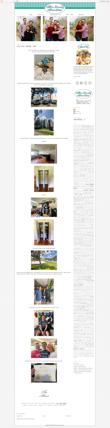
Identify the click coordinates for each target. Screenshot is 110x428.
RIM (77, 300)
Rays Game (80, 297)
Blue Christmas (83, 146)
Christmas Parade (77, 166)
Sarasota (78, 306)
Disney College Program (87, 194)
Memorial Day (89, 266)
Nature (84, 273)
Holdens (92, 239)
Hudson (77, 244)
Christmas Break (80, 164)
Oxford (85, 282)
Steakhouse (75, 323)
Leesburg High (79, 260)
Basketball (82, 139)
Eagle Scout (81, 203)
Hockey (87, 239)
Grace (89, 227)
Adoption (84, 126)
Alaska (87, 128)
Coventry (79, 181)
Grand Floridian (76, 232)
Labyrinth (85, 255)
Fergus (92, 210)
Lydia (78, 265)
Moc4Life (80, 269)
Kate (75, 109)
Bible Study (88, 143)
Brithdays (86, 153)
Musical (86, 272)
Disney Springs (77, 196)
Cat (80, 160)
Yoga (74, 356)
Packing (89, 282)
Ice (77, 245)
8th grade (75, 126)
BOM (88, 147)
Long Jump (82, 263)
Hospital (92, 242)
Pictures (92, 288)
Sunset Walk (91, 324)
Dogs (79, 200)
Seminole (85, 312)
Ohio (93, 279)
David (87, 186)
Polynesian (92, 289)
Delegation (76, 193)
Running (82, 303)
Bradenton (84, 152)
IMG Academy (86, 245)
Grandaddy (83, 232)
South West (89, 317)
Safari (92, 303)
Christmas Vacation (85, 166)
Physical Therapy (82, 288)
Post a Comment (21, 413)
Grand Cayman (89, 231)
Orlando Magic (76, 282)
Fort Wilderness (79, 217)
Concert (92, 176)
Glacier (92, 225)
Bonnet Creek (81, 149)
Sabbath (87, 303)
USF (91, 338)
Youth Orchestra (80, 356)
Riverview (86, 300)
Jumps (76, 249)
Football (81, 215)
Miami (88, 267)
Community (82, 174)
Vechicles (92, 341)
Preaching (75, 293)
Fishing (81, 212)
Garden (75, 222)
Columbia (90, 173)
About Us (41, 14)
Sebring (75, 310)
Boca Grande (76, 147)
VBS (88, 341)
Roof (78, 303)
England (81, 14)
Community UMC (78, 176)
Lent (76, 262)
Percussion (75, 288)
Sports (87, 319)
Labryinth (79, 255)
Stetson (81, 323)
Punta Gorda (77, 296)
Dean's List (80, 190)
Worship (88, 353)
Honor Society (87, 242)
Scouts (77, 309)
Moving (87, 270)
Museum (76, 272)
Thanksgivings (85, 330)
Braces (79, 152)
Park (92, 283)
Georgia (81, 225)
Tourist (85, 331)
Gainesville (79, 221)
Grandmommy (77, 234)
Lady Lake (77, 256)
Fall (74, 207)
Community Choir (89, 174)
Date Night (82, 186)
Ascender (79, 135)
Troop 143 (90, 334)
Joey (85, 248)
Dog (74, 200)
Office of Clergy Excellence (84, 279)
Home (31, 14)
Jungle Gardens (82, 249)
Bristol (81, 153)
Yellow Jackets (89, 354)
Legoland (92, 260)
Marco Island (91, 265)
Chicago (90, 162)
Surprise (81, 326)
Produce (81, 293)
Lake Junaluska (83, 256)
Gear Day (86, 224)
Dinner (92, 193)
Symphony (90, 326)
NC (91, 273)
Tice (91, 330)
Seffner (84, 310)
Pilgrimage (77, 289)
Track (88, 331)
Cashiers (90, 159)
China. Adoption (81, 163)
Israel (87, 246)
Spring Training (82, 320)
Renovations (81, 299)
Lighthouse (84, 262)
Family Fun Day (80, 208)
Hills (79, 239)
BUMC (88, 155)
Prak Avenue (85, 292)
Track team (82, 333)
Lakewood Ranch (84, 258)
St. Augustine (81, 321)
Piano (87, 288)
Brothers (90, 153)
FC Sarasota (85, 210)
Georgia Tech (87, 225)
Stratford (85, 323)
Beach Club (81, 140)
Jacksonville (76, 248)
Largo (81, 259)
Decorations (83, 191)
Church (92, 166)
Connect (83, 177)
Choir (86, 163)
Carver (85, 159)
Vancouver (83, 341)
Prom (86, 293)
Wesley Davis (76, 350)
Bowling (75, 150)
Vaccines (90, 340)
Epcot (77, 204)
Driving (75, 201)
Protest (80, 295)
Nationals (79, 273)
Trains (88, 333)
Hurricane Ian (89, 243)
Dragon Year (90, 200)
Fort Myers (91, 215)
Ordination (82, 280)
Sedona (79, 310)
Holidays (76, 241)
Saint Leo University (77, 305)
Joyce (88, 248)
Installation (81, 246)
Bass (88, 139)
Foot (77, 215)
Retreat (87, 299)
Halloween (89, 235)
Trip (86, 334)
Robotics (87, 302)
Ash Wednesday (86, 135)
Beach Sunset (86, 140)
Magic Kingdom (84, 265)
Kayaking (80, 252)
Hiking (75, 239)
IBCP (74, 245)
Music (81, 272)
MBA (84, 266)
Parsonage (77, 286)
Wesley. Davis (82, 350)
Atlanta (92, 135)
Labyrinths (92, 255)
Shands (77, 313)
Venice (82, 343)
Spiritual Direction (80, 319)
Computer (87, 176)
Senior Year (91, 312)
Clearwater (75, 169)
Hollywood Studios (82, 241)
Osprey (81, 282)
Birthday (81, 145)
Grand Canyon (82, 231)
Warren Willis (89, 345)
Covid (85, 181)
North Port (81, 277)
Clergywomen (76, 171)
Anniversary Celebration (82, 132)
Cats (85, 160)
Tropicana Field (82, 336)
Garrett (87, 222)
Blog (78, 146)
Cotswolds (79, 180)
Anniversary (91, 130)
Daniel (83, 184)
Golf (79, 227)
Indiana (92, 245)
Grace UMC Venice (83, 228)
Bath (91, 139)
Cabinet (82, 156)
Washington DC (77, 347)
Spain (74, 319)
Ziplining (86, 356)
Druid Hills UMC (87, 201)
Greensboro (90, 234)
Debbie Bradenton (77, 191)
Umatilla (83, 337)
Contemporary (89, 177)
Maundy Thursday (78, 266)
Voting (87, 344)
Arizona (86, 133)
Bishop (75, 146)
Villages (83, 344)
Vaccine (83, 340)
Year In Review (83, 354)
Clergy (80, 169)
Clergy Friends (76, 170)
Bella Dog (90, 142)
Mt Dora (92, 270)
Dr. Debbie (84, 200)
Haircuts (83, 235)
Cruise (75, 183)
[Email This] (59, 403)
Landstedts (76, 259)
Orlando (88, 280)
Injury (76, 246)
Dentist (81, 193)
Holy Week (90, 241)
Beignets (79, 142)
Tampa (85, 327)
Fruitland (90, 218)
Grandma (89, 232)
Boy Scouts (90, 150)
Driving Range (80, 201)
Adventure (75, 128)
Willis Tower (92, 350)
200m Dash (78, 125)
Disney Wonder (85, 196)
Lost (87, 263)
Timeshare (75, 331)
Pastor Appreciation (84, 286)
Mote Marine (89, 269)
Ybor (77, 354)
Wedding (84, 347)
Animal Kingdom (89, 129)
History (83, 239)
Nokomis (79, 276)
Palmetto (79, 283)
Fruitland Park (77, 220)
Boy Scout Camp (82, 150)
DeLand (91, 191)
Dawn (79, 188)
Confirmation (77, 177)
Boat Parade (90, 146)
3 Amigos (83, 125)
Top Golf (80, 331)
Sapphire (83, 305)
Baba (88, 136)
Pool (81, 290)
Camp (88, 156)
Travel (78, 334)
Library (80, 262)
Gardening (81, 222)
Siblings (82, 313)
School (80, 307)
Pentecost (91, 286)
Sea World (85, 309)
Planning (82, 289)
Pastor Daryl (76, 111)
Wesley (76, 349)
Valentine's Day (77, 341)
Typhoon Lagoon (77, 337)
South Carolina (82, 317)
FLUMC (86, 214)
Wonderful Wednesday (81, 353)
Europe (87, 204)
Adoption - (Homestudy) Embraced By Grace (83, 368)
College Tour (76, 173)
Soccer (79, 316)
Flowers (81, 214)
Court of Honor (85, 180)
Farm (93, 208)
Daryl (35, 405)
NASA (75, 273)
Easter (85, 203)
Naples (90, 272)
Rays (75, 297)
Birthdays (89, 145)
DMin (87, 198)
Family (78, 207)
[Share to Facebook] (64, 403)
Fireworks (75, 212)
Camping (81, 157)
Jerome (81, 248)
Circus (91, 167)
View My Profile (77, 76)
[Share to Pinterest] (65, 403)
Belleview (75, 143)
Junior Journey (89, 249)
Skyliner (75, 316)
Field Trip (77, 211)
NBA (88, 273)
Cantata (91, 157)
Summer (80, 324)
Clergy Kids (82, 170)
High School (81, 238)
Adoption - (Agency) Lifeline (80, 366)
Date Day (76, 186)
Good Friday (84, 227)
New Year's (85, 274)
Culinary (90, 183)
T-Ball (75, 327)
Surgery (76, 326)
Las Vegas (86, 259)
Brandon (90, 152)
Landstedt (90, 258)
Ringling (81, 300)
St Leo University (89, 320)
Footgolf (86, 215)
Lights (93, 262)
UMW (92, 337)
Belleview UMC (82, 143)
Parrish (92, 285)
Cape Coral (76, 159)
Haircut (78, 235)
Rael (90, 296)
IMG (80, 245)
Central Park (90, 160)
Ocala (86, 277)
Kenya (75, 253)
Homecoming (80, 242)
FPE (86, 217)
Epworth (82, 204)
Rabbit (83, 296)
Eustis (91, 204)
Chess (85, 162)
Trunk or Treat (89, 336)
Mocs (84, 269)
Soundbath (76, 317)
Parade (88, 283)
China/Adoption (55, 14)
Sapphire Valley (90, 305)
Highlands (87, 238)
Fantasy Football (87, 208)
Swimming (85, 326)
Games (86, 221)
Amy (82, 129)
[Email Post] (57, 403)
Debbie (41, 405)
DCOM (75, 190)
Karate (75, 252)
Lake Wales (90, 256)
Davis (92, 186)
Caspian (75, 160)
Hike (91, 238)
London (76, 263)
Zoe (91, 356)
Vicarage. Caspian (77, 344)
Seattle (91, 309)
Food (74, 215)
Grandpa (83, 234)
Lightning (88, 262)
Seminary (80, 312)
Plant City (86, 289)
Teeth (91, 328)
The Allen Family (33, 403)
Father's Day (77, 210)
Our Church (76, 363)
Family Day (85, 207)
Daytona (82, 188)
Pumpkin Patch (85, 295)
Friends (83, 218)
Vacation (76, 340)
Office (76, 279)
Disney (77, 194)
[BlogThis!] (61, 403)
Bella (84, 142)
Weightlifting (90, 347)
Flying (91, 214)
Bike (93, 143)
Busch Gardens (77, 156)
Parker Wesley (86, 285)
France (91, 217)
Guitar (75, 235)
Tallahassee (81, 327)
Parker (56, 405)
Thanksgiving (76, 330)
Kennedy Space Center (88, 252)
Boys (75, 152)
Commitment (76, 174)
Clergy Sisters (89, 170)
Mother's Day (76, 270)
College (30, 405)
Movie (83, 270)
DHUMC (86, 193)
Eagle (76, 203)
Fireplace (90, 211)
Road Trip (81, 302)
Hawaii (80, 236)
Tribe (82, 334)
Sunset (85, 324)
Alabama (83, 128)
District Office (83, 197)
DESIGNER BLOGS (59, 425)
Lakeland (50, 405)
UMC (87, 337)
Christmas (91, 163)
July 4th (92, 248)
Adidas (79, 126)
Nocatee (75, 276)
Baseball (75, 139)
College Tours (84, 173)
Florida (86, 212)
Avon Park (83, 136)
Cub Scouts (81, 183)
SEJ (89, 310)
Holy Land (69, 14)
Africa (79, 128)
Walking (75, 345)
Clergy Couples (87, 169)
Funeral (75, 221)
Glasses (76, 227)
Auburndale (77, 136)
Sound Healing (91, 316)
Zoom (74, 357)
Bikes (76, 145)
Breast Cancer (76, 153)
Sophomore (62, 405)
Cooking (84, 178)
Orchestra (77, 280)
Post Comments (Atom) (28, 418)
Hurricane (83, 243)
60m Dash (90, 125)
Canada (86, 157)
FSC (45, 405)
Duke (93, 201)
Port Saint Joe (78, 292)
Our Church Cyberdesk (79, 364)
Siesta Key (88, 313)
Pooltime (85, 290)
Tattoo (91, 327)
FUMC (90, 219)
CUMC (75, 184)
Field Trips (84, 211)
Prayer (91, 292)
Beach (75, 140)
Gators (79, 224)
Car (81, 159)
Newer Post (19, 416)
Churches (87, 167)
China (75, 163)
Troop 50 (75, 336)
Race (87, 296)
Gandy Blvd (91, 221)
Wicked (87, 350)
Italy (91, 246)
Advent (90, 126)
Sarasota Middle (88, 306)
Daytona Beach (89, 188)
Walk (91, 344)
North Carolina (86, 276)
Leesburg (91, 259)
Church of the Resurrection (79, 167)
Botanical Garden (89, 149)
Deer (87, 191)
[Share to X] (62, 403)
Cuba (86, 183)
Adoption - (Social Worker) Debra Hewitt (82, 369)
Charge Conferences (78, 162)
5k (87, 125)
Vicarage (89, 343)
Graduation (76, 231)
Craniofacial (90, 181)
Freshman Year (76, 218)
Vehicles (76, 343)
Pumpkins (92, 295)
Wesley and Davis (88, 349)
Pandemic (84, 283)
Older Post (68, 416)
